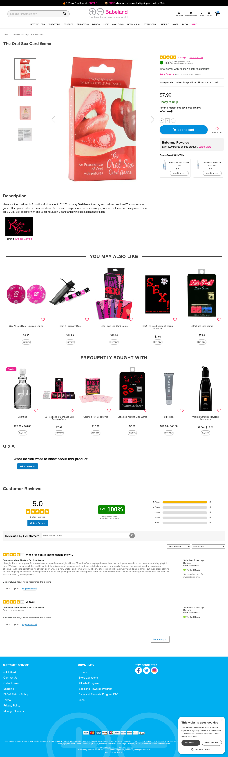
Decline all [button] (211, 742)
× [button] (221, 720)
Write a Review (196, 57)
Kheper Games (23, 238)
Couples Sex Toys (20, 34)
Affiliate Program (89, 683)
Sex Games (38, 34)
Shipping (8, 688)
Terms (7, 700)
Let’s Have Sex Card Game (114, 326)
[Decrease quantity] (162, 120)
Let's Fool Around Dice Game (132, 416)
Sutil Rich (169, 416)
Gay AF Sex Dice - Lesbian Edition (26, 326)
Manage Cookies (13, 711)
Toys (6, 34)
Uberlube (22, 416)
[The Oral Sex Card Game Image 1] (102, 119)
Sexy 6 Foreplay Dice (70, 326)
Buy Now (26, 342)
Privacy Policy (11, 705)
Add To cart (186, 130)
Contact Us (10, 677)
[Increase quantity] (173, 120)
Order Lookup (11, 683)
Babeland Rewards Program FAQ (98, 694)
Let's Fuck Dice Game (202, 326)
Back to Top (158, 639)
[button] (152, 119)
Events (83, 672)
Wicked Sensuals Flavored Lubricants (205, 418)
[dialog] (201, 735)
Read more (192, 736)
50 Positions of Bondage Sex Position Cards (59, 418)
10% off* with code (80, 3)
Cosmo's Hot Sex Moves (95, 416)
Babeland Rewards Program (95, 688)
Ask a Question (167, 74)
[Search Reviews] (132, 535)
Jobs (82, 700)
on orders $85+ (135, 3)
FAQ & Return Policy (15, 694)
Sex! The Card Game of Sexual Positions (158, 327)
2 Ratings (182, 57)
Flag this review (29, 588)
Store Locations (88, 677)
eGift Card (9, 672)
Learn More (205, 146)
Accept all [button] (191, 742)
